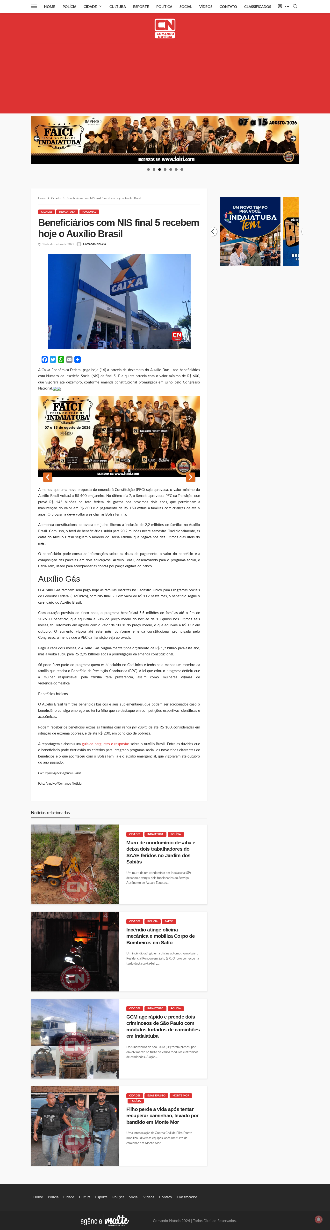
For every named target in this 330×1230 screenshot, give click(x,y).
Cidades (46, 211)
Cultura (117, 7)
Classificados (257, 7)
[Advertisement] (165, 79)
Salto (169, 921)
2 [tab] (154, 169)
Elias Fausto (156, 1095)
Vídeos (205, 7)
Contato (228, 7)
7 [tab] (181, 169)
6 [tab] (176, 169)
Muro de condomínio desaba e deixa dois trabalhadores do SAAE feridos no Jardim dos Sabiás (160, 852)
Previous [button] (37, 138)
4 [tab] (165, 169)
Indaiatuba (67, 211)
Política (164, 7)
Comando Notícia (94, 244)
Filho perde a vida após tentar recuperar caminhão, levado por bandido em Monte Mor (162, 1115)
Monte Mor (180, 1095)
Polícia (69, 7)
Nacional (89, 211)
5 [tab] (170, 169)
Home (49, 7)
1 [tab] (148, 169)
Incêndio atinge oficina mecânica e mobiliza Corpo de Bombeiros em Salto (160, 936)
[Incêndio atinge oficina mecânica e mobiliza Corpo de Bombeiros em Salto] (75, 951)
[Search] (295, 6)
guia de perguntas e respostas (105, 744)
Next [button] (293, 138)
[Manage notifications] (319, 1219)
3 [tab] (159, 169)
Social (185, 7)
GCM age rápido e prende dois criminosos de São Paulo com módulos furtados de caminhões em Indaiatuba (163, 1026)
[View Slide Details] (165, 140)
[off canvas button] (34, 6)
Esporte (141, 7)
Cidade (90, 7)
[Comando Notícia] (165, 28)
